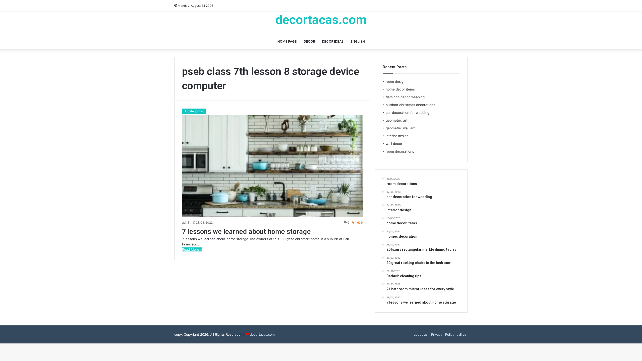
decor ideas (333, 41)
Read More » (192, 249)
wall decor (394, 144)
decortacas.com (262, 334)
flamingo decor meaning (405, 97)
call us (461, 334)
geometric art (397, 120)
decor (309, 41)
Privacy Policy (442, 334)
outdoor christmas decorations (410, 105)
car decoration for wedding (407, 113)
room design (396, 81)
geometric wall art (400, 128)
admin (186, 222)
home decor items (400, 89)
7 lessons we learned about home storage (246, 232)
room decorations (400, 151)
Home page (287, 41)
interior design (397, 136)
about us (421, 334)
